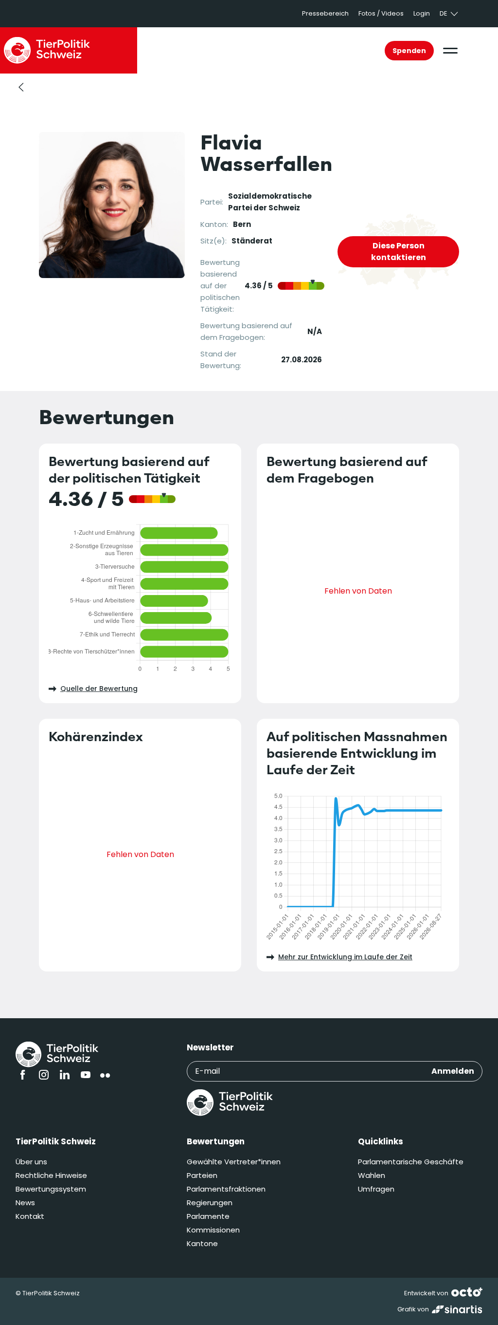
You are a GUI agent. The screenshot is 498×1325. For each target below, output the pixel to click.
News (25, 1202)
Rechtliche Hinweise (51, 1175)
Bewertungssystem (51, 1189)
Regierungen (209, 1202)
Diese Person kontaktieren (398, 251)
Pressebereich (325, 13)
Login (421, 13)
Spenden (409, 51)
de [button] (443, 13)
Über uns (31, 1162)
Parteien (202, 1175)
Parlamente (208, 1216)
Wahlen (371, 1175)
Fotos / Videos (381, 13)
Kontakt (30, 1216)
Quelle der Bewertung (99, 688)
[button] (450, 50)
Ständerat (251, 241)
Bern (242, 224)
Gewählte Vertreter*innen (234, 1162)
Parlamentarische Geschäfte (410, 1162)
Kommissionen (213, 1230)
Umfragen (376, 1189)
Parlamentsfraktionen (226, 1189)
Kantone (202, 1243)
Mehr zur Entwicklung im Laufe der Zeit (345, 957)
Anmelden (452, 1071)
